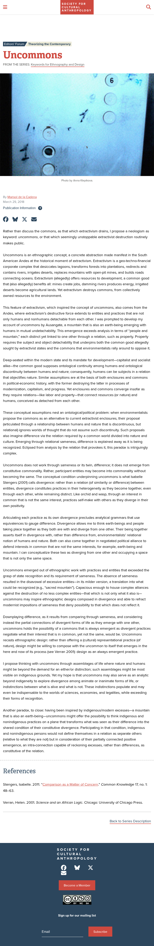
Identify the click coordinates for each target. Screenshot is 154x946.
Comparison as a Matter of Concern (70, 784)
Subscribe (100, 931)
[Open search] (149, 7)
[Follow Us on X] (90, 867)
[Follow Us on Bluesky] (77, 867)
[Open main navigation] (5, 7)
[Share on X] (24, 219)
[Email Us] (63, 873)
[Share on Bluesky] (15, 219)
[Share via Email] (34, 219)
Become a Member (77, 885)
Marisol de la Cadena (22, 197)
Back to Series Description (130, 821)
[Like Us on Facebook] (63, 867)
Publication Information (19, 208)
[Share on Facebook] (5, 219)
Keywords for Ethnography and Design (57, 64)
